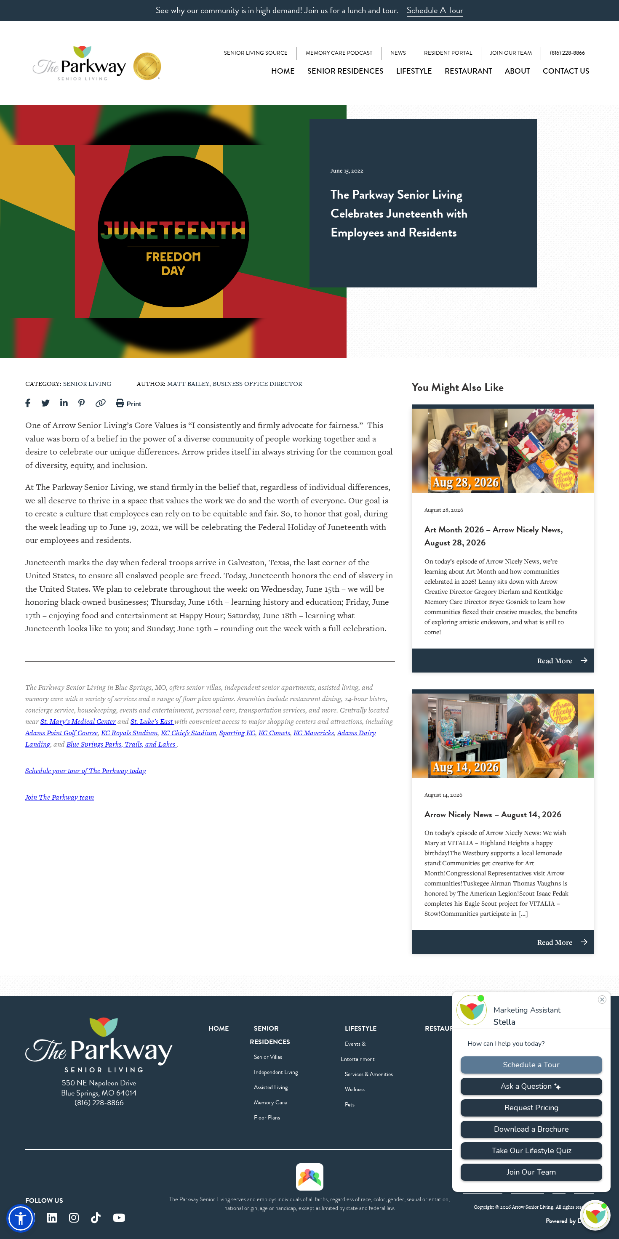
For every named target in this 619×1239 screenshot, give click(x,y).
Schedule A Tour (435, 10)
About (517, 71)
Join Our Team (511, 53)
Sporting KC (237, 733)
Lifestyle (414, 71)
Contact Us (566, 71)
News (398, 53)
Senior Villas (268, 1057)
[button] (20, 1218)
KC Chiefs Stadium (188, 733)
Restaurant (468, 71)
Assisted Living (271, 1087)
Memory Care (270, 1102)
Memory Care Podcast (339, 53)
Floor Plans (267, 1117)
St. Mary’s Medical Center (78, 721)
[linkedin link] (52, 1218)
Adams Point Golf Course (61, 733)
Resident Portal (448, 53)
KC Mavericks (313, 733)
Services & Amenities (369, 1074)
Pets (350, 1104)
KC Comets (274, 733)
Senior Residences (345, 71)
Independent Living (276, 1072)
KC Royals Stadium (129, 733)
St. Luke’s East (152, 721)
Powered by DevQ (570, 1221)
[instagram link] (74, 1218)
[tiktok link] (96, 1218)
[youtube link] (119, 1218)
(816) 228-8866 (567, 53)
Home (283, 71)
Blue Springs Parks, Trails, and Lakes (122, 744)
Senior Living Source (256, 53)
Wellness (355, 1089)
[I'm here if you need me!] (595, 1215)
